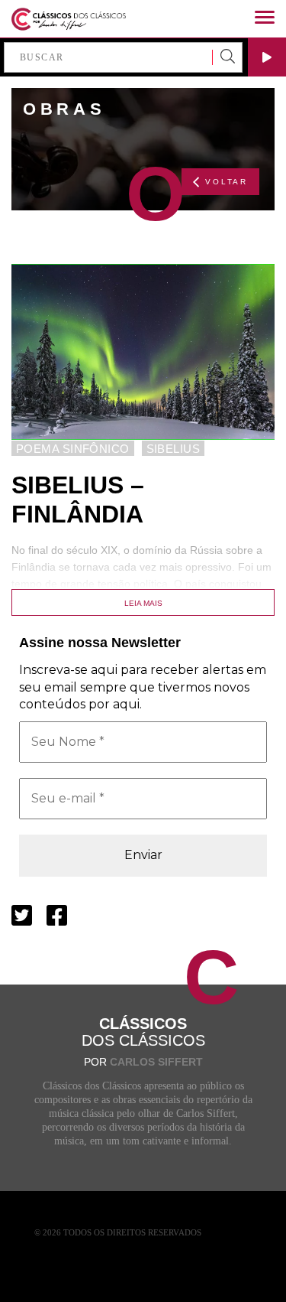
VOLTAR (226, 181)
